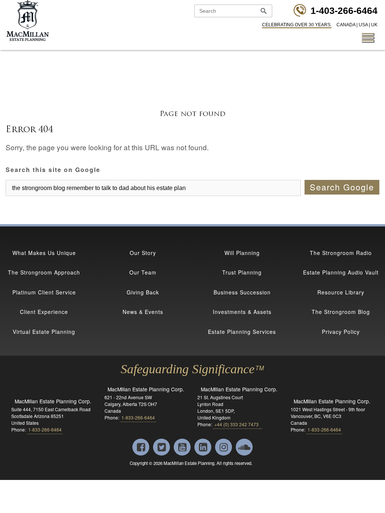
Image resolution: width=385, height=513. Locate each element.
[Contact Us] (261, 424)
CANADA (345, 24)
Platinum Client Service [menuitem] (44, 292)
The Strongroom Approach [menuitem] (44, 272)
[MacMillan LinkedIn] (203, 448)
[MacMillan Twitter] (162, 448)
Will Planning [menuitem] (242, 252)
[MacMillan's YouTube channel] (183, 448)
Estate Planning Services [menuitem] (242, 331)
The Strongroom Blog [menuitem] (341, 311)
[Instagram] (224, 448)
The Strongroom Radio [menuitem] (341, 252)
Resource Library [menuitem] (340, 292)
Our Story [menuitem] (143, 252)
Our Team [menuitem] (142, 272)
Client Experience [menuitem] (44, 311)
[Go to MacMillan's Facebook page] (141, 448)
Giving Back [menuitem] (143, 292)
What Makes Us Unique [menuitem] (44, 252)
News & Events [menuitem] (143, 311)
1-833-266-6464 (138, 417)
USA (363, 24)
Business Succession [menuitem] (242, 292)
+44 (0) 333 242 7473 (236, 424)
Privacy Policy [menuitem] (341, 331)
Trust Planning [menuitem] (242, 272)
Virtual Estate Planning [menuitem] (44, 331)
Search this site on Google (53, 170)
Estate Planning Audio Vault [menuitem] (341, 272)
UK (374, 24)
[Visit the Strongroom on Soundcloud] (244, 448)
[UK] (254, 464)
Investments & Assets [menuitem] (242, 311)
